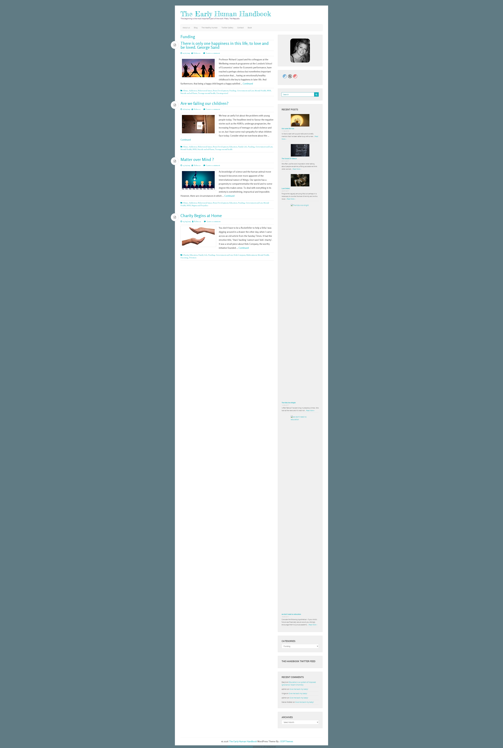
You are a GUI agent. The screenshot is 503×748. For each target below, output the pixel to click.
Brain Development (220, 91)
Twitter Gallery (227, 27)
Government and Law (245, 91)
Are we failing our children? (204, 103)
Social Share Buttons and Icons (240, 746)
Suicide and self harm (189, 93)
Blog (196, 27)
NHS (269, 91)
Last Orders (286, 188)
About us (186, 27)
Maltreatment (251, 255)
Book (250, 27)
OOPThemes (286, 741)
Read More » (297, 169)
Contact (240, 27)
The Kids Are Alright (289, 403)
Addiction (193, 91)
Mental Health (260, 91)
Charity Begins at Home (201, 215)
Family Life (242, 147)
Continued (248, 83)
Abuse (185, 91)
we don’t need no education (291, 614)
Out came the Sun (288, 128)
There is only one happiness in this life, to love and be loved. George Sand (225, 45)
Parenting (184, 258)
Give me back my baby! (299, 689)
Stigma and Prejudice (200, 205)
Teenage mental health (206, 93)
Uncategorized (222, 93)
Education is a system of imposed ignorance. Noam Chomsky (299, 683)
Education (233, 147)
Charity (186, 255)
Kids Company (239, 255)
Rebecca (196, 53)
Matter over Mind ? (197, 159)
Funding (232, 91)
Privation (192, 258)
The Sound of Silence (289, 158)
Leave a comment (213, 53)
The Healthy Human (209, 27)
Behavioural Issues (205, 91)
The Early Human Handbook (226, 14)
